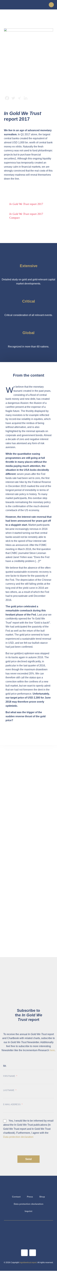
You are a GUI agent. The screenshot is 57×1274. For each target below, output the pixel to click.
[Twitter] (13, 98)
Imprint (28, 1211)
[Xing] (19, 98)
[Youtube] (24, 1252)
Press (30, 1196)
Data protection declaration (18, 1137)
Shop (42, 1196)
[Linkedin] (25, 98)
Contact (16, 1196)
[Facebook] (7, 98)
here (52, 1050)
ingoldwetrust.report (28, 1262)
